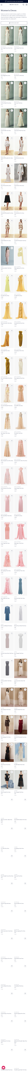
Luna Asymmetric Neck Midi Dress (19, 681)
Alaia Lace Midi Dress (18, 103)
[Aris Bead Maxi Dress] (20, 283)
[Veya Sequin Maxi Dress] (7, 420)
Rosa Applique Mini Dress (5, 737)
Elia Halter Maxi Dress (18, 433)
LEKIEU (2, 266)
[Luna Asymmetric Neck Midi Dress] (20, 668)
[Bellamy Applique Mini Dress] (20, 918)
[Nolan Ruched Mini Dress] (7, 779)
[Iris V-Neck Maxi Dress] (7, 836)
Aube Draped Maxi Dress (19, 488)
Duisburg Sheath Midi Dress (6, 268)
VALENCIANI (3, 902)
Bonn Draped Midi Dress (18, 653)
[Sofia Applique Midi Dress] (7, 697)
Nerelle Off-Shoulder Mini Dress (7, 158)
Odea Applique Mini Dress (19, 268)
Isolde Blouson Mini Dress (5, 1041)
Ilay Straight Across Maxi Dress (6, 48)
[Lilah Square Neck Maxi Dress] (20, 118)
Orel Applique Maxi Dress (19, 350)
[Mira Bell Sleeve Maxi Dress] (20, 752)
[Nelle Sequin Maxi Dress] (20, 531)
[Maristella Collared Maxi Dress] (7, 1057)
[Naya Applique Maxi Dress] (20, 365)
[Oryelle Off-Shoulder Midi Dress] (20, 228)
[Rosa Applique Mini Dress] (7, 724)
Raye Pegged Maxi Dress (5, 75)
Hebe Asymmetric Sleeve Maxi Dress (6, 820)
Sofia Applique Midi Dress (6, 709)
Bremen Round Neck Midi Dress (20, 625)
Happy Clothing (17, 266)
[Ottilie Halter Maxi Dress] (20, 946)
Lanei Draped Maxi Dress (19, 48)
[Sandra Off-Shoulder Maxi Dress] (20, 724)
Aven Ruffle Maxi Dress (5, 598)
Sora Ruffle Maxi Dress (18, 405)
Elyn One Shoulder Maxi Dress (6, 378)
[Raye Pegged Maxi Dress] (7, 63)
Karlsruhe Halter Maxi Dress (19, 598)
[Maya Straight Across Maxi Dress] (7, 863)
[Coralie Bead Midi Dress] (20, 973)
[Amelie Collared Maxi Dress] (20, 697)
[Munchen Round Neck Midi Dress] (7, 641)
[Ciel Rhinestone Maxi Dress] (7, 476)
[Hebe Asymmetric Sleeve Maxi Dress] (7, 807)
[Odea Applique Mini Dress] (20, 255)
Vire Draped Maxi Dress (5, 350)
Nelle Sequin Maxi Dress (18, 543)
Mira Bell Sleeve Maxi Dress (19, 764)
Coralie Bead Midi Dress (18, 986)
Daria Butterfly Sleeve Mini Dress (20, 819)
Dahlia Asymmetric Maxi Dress (6, 931)
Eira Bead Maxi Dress (18, 515)
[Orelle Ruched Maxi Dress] (20, 145)
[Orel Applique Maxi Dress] (20, 338)
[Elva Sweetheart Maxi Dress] (20, 558)
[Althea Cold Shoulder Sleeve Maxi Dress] (20, 1028)
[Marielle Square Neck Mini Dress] (20, 1057)
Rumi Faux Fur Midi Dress (19, 75)
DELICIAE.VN (3, 46)
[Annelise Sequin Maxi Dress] (7, 1001)
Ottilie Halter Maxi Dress (18, 958)
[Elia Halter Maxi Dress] (20, 420)
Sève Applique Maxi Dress (6, 570)
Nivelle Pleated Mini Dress (6, 240)
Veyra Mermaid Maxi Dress (6, 185)
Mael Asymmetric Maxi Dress (6, 323)
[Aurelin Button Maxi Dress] (20, 173)
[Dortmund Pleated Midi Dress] (7, 613)
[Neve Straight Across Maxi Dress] (7, 448)
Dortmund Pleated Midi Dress (6, 625)
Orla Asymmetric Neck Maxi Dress (20, 460)
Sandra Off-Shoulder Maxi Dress (20, 737)
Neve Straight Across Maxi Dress (7, 460)
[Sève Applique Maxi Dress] (7, 558)
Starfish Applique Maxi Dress (19, 1013)
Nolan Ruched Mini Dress (5, 792)
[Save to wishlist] (12, 28)
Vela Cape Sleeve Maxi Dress (6, 515)
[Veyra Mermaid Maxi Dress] (7, 173)
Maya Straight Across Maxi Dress (7, 876)
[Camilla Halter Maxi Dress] (7, 118)
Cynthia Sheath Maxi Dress (6, 103)
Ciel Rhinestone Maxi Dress (6, 488)
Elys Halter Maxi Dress (5, 295)
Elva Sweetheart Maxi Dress (19, 570)
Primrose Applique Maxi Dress (6, 958)
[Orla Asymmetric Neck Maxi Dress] (20, 448)
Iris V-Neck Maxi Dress (5, 848)
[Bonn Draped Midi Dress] (20, 641)
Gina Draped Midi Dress (18, 792)
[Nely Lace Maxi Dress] (20, 863)
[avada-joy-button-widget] (3, 1067)
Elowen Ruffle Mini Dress (19, 903)
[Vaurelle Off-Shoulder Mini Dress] (7, 200)
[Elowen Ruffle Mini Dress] (20, 891)
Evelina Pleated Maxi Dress (6, 986)
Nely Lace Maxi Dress (18, 876)
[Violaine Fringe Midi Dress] (7, 891)
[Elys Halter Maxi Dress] (7, 283)
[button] (1, 4)
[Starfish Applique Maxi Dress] (20, 1001)
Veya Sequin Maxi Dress (5, 433)
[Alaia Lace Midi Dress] (20, 90)
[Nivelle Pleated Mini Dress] (7, 228)
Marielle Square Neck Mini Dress (20, 1069)
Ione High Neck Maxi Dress (19, 323)
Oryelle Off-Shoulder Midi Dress (20, 240)
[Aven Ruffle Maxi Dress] (7, 586)
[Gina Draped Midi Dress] (20, 779)
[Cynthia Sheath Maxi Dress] (7, 90)
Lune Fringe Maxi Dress (5, 543)
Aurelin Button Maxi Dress (19, 185)
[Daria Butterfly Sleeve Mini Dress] (20, 807)
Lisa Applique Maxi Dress (19, 848)
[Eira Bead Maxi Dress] (20, 503)
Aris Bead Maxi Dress (18, 295)
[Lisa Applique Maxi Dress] (20, 836)
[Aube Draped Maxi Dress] (20, 476)
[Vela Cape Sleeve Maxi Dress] (7, 503)
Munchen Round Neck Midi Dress (7, 653)
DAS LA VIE (3, 156)
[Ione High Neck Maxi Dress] (20, 310)
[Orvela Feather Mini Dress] (20, 200)
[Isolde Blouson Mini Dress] (7, 1028)
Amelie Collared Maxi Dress (19, 709)
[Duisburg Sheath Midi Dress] (7, 255)
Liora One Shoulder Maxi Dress (6, 405)
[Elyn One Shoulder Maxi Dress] (7, 365)
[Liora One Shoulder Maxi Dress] (7, 393)
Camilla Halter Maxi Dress (6, 130)
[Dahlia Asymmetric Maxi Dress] (7, 918)
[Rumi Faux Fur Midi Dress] (20, 63)
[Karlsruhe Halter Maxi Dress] (20, 586)
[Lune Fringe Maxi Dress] (7, 531)
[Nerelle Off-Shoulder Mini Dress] (7, 145)
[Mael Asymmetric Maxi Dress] (7, 310)
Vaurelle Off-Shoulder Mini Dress (7, 213)
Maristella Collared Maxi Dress (6, 1069)
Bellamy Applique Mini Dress (19, 931)
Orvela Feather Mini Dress (19, 213)
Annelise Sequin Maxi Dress (6, 1013)
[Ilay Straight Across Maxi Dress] (7, 35)
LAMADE (15, 679)
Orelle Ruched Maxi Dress (19, 158)
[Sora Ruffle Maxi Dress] (20, 393)
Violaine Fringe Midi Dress (6, 903)
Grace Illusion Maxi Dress (5, 764)
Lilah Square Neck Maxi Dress (19, 130)
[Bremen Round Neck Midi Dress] (20, 613)
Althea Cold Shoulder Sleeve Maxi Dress (20, 1041)
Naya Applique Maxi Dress (19, 378)
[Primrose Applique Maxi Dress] (7, 946)
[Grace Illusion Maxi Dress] (7, 752)
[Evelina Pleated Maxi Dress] (7, 973)
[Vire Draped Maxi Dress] (7, 338)
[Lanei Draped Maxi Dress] (20, 35)
